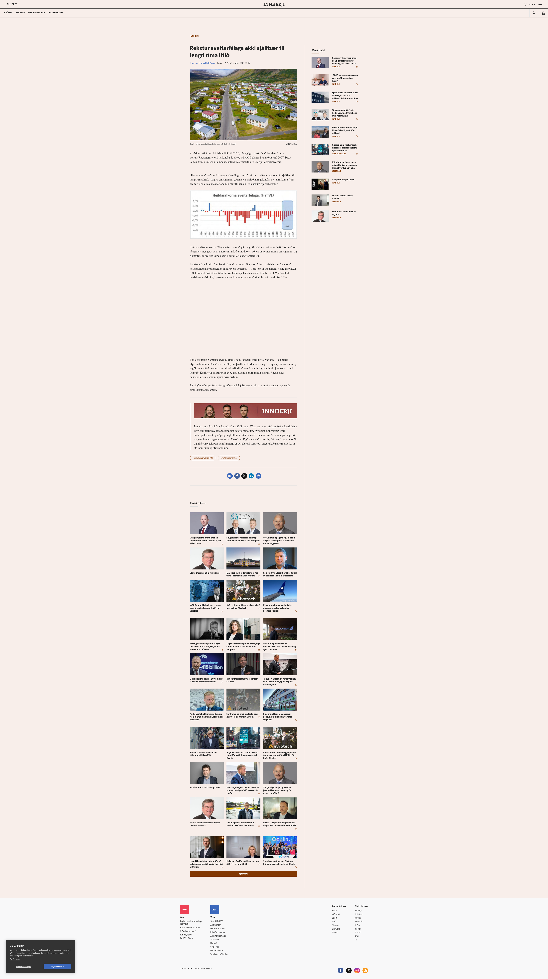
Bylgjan (358, 929)
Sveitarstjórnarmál (229, 458)
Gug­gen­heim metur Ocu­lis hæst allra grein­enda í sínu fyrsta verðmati (344, 148)
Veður (357, 925)
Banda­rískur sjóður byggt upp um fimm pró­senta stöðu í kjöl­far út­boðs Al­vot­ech (279, 756)
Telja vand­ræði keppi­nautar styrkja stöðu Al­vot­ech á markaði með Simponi (243, 647)
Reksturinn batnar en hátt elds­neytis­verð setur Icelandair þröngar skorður (278, 608)
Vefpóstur (214, 947)
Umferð (213, 943)
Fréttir (335, 911)
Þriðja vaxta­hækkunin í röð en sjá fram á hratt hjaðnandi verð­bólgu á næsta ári (206, 717)
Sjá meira (243, 874)
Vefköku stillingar (23, 967)
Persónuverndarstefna (190, 928)
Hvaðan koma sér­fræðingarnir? (205, 788)
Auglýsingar (215, 925)
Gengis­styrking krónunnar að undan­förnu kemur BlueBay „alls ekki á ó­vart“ (205, 541)
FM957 (358, 933)
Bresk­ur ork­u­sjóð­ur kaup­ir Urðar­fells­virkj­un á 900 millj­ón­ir (345, 131)
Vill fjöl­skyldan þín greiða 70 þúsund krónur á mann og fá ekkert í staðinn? (277, 791)
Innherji (358, 911)
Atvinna (358, 918)
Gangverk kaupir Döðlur (343, 180)
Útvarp (335, 933)
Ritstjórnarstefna (217, 932)
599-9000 (188, 938)
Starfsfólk (214, 940)
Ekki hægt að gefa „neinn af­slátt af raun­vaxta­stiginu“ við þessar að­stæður (242, 791)
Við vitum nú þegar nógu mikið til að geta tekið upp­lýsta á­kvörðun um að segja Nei (279, 541)
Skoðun (335, 925)
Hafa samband (55, 13)
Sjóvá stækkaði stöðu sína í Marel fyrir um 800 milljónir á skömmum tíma (345, 96)
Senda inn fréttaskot (219, 954)
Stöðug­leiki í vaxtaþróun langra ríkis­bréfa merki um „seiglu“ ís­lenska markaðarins (205, 647)
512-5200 (219, 921)
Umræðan (20, 13)
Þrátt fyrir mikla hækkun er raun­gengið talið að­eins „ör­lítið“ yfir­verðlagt (205, 608)
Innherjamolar (36, 13)
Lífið (334, 922)
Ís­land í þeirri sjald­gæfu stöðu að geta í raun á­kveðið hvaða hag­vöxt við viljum (206, 864)
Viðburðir (359, 922)
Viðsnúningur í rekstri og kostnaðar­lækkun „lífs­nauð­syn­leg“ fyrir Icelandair (280, 647)
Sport (334, 918)
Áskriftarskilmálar (218, 936)
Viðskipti (336, 914)
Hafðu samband (217, 929)
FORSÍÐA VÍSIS (12, 4)
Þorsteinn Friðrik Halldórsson (203, 63)
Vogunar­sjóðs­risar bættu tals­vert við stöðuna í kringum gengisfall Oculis (242, 756)
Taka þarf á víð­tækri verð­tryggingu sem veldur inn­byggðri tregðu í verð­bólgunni (279, 682)
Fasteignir (359, 914)
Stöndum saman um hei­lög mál (205, 573)
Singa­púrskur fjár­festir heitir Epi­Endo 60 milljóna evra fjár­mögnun (344, 113)
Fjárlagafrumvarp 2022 (203, 458)
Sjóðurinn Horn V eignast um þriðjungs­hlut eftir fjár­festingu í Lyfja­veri (278, 717)
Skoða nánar (15, 959)
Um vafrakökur (216, 951)
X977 (357, 936)
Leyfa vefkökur (57, 967)
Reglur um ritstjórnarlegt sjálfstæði (191, 922)
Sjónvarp (336, 929)
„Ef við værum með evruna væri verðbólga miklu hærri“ (345, 78)
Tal (356, 940)
